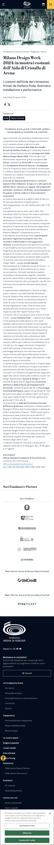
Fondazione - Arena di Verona (14, 631)
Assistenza (8, 763)
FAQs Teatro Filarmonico (16, 773)
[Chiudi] (50, 813)
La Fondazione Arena (13, 683)
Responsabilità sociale (15, 725)
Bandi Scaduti (11, 730)
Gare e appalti (11, 808)
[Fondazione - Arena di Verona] (27, 4)
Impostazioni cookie (27, 826)
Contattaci (10, 703)
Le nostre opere (10, 738)
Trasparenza (9, 715)
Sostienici (8, 780)
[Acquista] (50, 4)
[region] (27, 827)
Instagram (14, 649)
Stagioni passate (11, 743)
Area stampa (9, 753)
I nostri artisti (9, 748)
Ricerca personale (13, 802)
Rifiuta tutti (27, 833)
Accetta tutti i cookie (27, 840)
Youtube (20, 649)
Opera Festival (17, 118)
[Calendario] (43, 4)
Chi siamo (9, 688)
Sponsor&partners (13, 790)
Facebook (5, 104)
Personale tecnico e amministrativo (21, 698)
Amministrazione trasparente (18, 720)
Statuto (8, 708)
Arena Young (9, 758)
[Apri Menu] (3, 4)
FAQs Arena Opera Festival (17, 768)
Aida (6, 118)
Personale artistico (13, 693)
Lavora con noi (10, 797)
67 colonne (10, 785)
